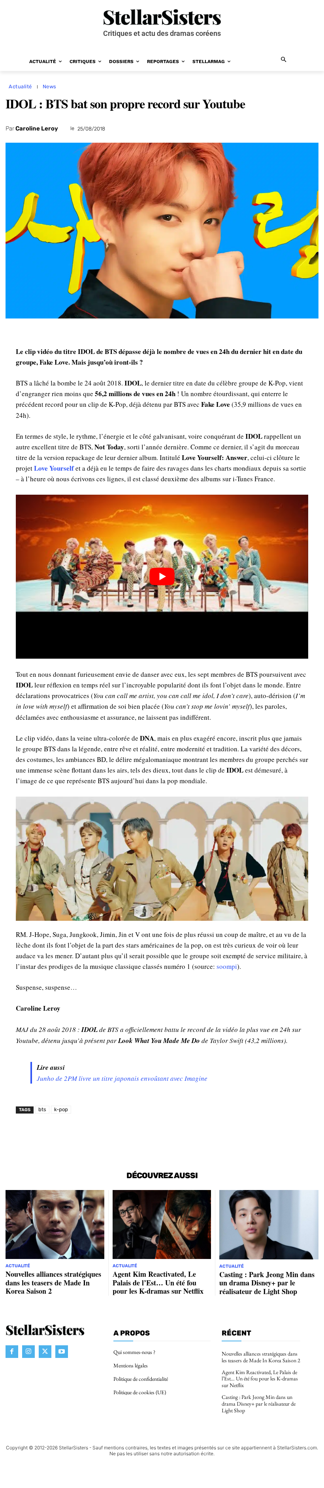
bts (42, 1109)
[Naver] (209, 1137)
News (50, 86)
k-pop (61, 1109)
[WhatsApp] (118, 1137)
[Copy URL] (227, 1137)
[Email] (173, 1137)
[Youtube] (61, 1351)
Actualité (20, 86)
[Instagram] (28, 1351)
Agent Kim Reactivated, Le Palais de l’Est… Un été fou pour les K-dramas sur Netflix (158, 1282)
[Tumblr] (191, 1137)
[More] (246, 1137)
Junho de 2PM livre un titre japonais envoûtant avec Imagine (122, 1078)
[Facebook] (82, 1137)
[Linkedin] (137, 1137)
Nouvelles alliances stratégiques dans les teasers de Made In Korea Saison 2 (53, 1282)
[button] (284, 60)
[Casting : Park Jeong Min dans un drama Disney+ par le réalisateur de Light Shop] (268, 1224)
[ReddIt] (155, 1137)
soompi (227, 966)
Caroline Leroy (36, 128)
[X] (100, 1137)
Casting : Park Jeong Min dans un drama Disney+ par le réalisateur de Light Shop (267, 1282)
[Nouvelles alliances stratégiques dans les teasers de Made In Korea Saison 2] (55, 1224)
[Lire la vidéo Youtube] (162, 577)
